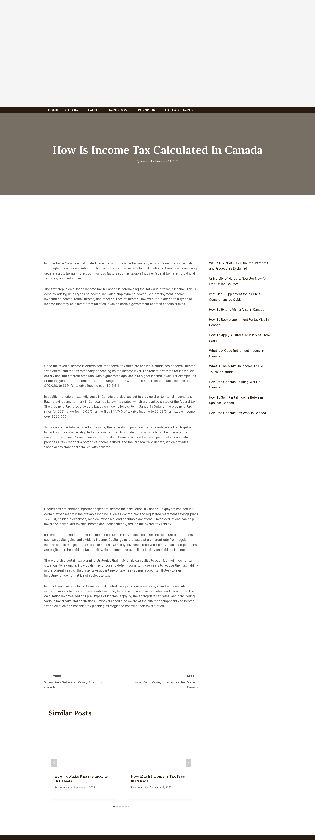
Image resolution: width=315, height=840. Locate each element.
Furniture (147, 110)
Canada (71, 110)
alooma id (146, 161)
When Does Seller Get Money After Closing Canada (75, 682)
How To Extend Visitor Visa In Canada (236, 309)
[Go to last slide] (54, 763)
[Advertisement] (109, 25)
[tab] (114, 806)
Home (53, 110)
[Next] (188, 763)
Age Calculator (179, 110)
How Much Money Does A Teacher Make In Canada (166, 682)
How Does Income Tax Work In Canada (237, 413)
